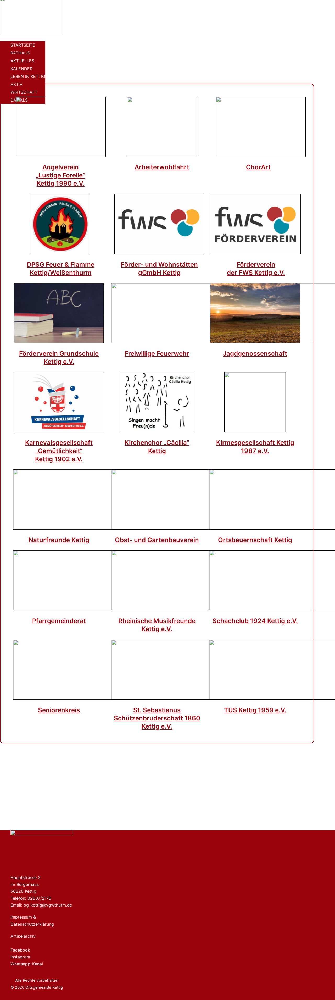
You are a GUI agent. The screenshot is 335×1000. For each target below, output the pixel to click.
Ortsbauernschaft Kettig (255, 540)
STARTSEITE (22, 45)
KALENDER (21, 68)
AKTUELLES (22, 60)
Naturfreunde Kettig (59, 540)
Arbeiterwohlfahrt (162, 167)
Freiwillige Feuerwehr (157, 353)
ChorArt (258, 167)
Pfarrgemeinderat (59, 621)
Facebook (20, 950)
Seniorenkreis (59, 710)
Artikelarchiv (23, 936)
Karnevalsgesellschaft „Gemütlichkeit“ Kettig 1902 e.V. (59, 451)
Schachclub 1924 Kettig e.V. (255, 621)
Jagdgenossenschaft (255, 353)
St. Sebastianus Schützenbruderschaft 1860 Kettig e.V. (157, 718)
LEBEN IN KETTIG (27, 76)
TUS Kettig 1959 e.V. (255, 710)
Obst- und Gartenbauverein (157, 540)
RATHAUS (20, 52)
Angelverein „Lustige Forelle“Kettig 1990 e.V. (60, 175)
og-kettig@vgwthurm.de (48, 905)
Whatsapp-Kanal (26, 963)
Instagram (20, 956)
